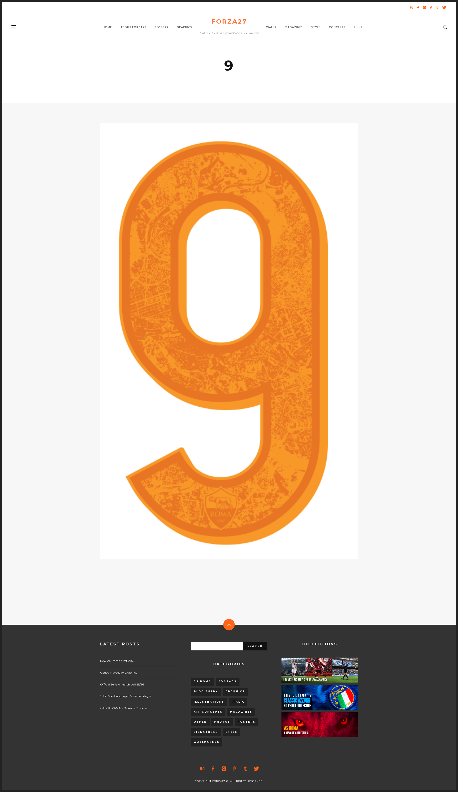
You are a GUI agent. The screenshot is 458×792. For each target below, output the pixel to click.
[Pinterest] (431, 7)
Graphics (235, 691)
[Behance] (411, 7)
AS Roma (202, 681)
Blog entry (206, 691)
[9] (221, 341)
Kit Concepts (208, 711)
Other (200, 721)
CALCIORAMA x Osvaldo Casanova (124, 708)
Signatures (206, 732)
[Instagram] (424, 7)
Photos (222, 721)
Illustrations (209, 701)
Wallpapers (206, 742)
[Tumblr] (437, 7)
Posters (246, 721)
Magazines (241, 711)
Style (231, 732)
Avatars (228, 681)
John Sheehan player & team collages (125, 696)
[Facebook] (418, 7)
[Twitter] (444, 7)
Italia (238, 701)
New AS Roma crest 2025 (117, 661)
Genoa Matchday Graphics (118, 672)
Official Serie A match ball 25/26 (122, 684)
